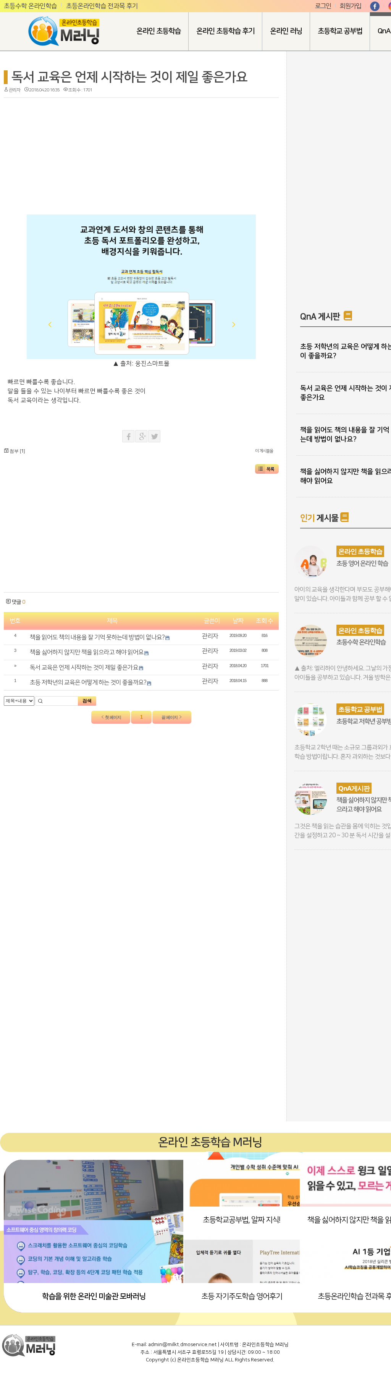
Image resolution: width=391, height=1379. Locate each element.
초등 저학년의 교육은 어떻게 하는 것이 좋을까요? (88, 682)
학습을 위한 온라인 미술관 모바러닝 (93, 1296)
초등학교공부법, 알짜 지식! (241, 1220)
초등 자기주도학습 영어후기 (241, 1296)
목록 (270, 469)
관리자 (14, 90)
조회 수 (264, 620)
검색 (87, 700)
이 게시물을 (264, 451)
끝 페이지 (170, 717)
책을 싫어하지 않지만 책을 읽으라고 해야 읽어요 (87, 652)
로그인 (323, 6)
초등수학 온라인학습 (30, 6)
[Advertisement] (72, 153)
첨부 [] (16, 451)
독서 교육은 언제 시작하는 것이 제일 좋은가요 (129, 77)
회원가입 (350, 6)
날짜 (238, 620)
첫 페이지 (112, 717)
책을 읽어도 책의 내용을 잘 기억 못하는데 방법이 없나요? (97, 637)
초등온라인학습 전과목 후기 (102, 6)
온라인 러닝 (286, 31)
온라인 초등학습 (158, 31)
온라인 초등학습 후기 (225, 31)
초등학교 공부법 (340, 31)
